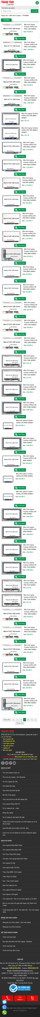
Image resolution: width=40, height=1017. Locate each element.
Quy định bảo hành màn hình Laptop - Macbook (17, 941)
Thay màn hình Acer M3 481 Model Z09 (15, 799)
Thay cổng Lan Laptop (9, 876)
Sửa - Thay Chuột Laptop (10, 881)
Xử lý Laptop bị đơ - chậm (11, 808)
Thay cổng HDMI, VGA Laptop (12, 872)
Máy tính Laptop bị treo (10, 885)
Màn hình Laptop (15, 15)
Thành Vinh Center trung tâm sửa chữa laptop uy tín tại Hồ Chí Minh (20, 823)
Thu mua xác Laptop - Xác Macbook (14, 777)
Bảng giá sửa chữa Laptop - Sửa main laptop (17, 922)
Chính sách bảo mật (9, 946)
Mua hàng (21, 38)
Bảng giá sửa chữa (9, 918)
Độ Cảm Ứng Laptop (9, 795)
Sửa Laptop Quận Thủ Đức (11, 867)
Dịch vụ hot (6, 768)
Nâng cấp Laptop (8, 813)
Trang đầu (6, 719)
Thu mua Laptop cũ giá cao (11, 772)
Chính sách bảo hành (9, 937)
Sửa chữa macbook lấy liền (11, 790)
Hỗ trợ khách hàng (9, 932)
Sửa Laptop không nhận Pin (11, 804)
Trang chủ (4, 15)
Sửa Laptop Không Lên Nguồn (12, 890)
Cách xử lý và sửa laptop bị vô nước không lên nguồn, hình (20, 834)
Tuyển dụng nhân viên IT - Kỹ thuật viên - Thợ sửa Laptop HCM (21, 911)
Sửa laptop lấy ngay (9, 786)
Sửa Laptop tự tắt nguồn (10, 894)
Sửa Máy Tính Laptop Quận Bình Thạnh (15, 859)
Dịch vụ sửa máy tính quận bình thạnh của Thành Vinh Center (20, 904)
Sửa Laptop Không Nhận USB (12, 850)
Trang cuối (19, 723)
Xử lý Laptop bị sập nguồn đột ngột (13, 817)
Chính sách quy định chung (11, 950)
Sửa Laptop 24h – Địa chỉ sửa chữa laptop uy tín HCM (20, 899)
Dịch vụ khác (6, 840)
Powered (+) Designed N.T (20, 1010)
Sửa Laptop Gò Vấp (9, 863)
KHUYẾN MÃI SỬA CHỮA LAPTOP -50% (16, 828)
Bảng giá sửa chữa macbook (12, 927)
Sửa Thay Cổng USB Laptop (11, 854)
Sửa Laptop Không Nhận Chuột (12, 845)
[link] (7, 1)
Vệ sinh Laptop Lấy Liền (10, 781)
